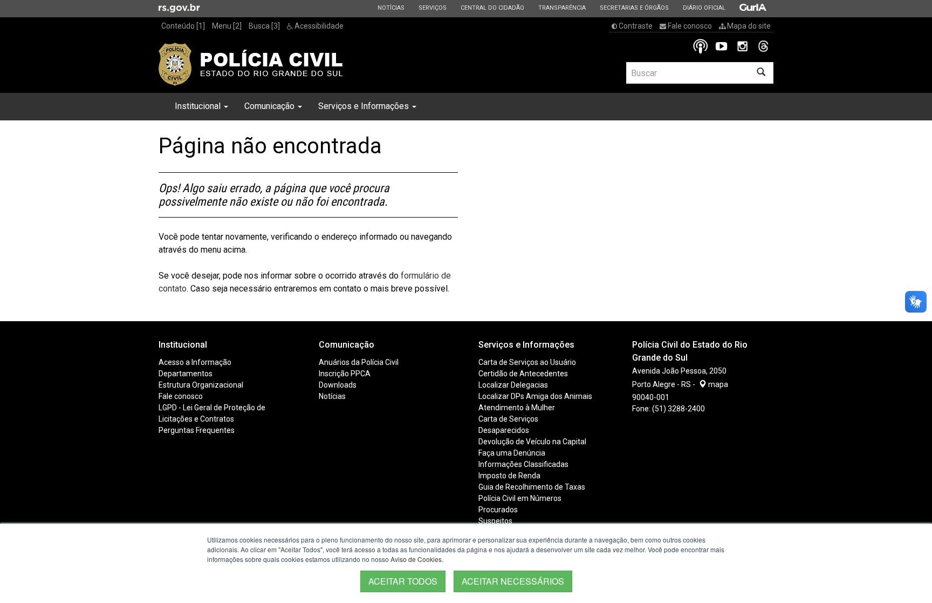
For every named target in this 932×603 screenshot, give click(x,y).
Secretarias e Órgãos (634, 7)
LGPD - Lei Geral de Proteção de (212, 407)
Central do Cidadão (492, 7)
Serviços (432, 7)
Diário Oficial (703, 7)
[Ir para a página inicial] (251, 64)
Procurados (498, 509)
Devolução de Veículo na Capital (532, 441)
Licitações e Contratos (196, 419)
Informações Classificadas (523, 464)
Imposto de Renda (509, 475)
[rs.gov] (179, 7)
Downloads (338, 385)
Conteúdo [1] (183, 26)
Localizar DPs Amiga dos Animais (535, 396)
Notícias (391, 7)
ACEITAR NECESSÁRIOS (513, 581)
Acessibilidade (318, 26)
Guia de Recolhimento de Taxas (531, 487)
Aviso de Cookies (416, 559)
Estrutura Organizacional (201, 385)
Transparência (562, 7)
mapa (717, 384)
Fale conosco (689, 26)
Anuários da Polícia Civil (359, 362)
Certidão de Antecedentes (523, 373)
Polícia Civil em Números (519, 498)
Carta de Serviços (508, 419)
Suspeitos (495, 521)
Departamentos (186, 373)
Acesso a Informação (195, 362)
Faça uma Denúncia (511, 453)
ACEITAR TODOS (402, 581)
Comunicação (270, 106)
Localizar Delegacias (513, 385)
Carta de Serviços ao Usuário (527, 362)
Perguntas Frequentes (197, 430)
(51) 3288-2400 (678, 408)
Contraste (635, 26)
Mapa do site (748, 26)
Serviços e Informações (364, 106)
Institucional (199, 106)
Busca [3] (264, 26)
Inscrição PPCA (345, 373)
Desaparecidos (503, 430)
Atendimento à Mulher (516, 407)
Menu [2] (227, 26)
